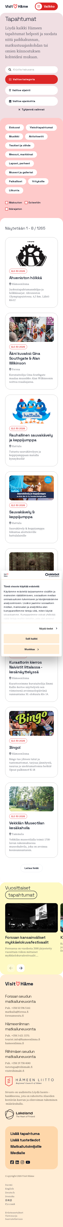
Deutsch (10, 1192)
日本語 (8, 1200)
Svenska (9, 1196)
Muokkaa (30, 649)
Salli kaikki (31, 638)
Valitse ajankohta (24, 101)
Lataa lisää (32, 868)
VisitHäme (16, 6)
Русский (10, 1204)
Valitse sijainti (21, 90)
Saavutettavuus (14, 1219)
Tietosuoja (11, 1215)
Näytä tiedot (46, 628)
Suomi (8, 1184)
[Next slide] (21, 968)
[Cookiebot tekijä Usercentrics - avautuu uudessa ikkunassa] (45, 575)
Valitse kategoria (24, 79)
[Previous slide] (11, 968)
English (9, 1188)
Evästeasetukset (14, 1212)
